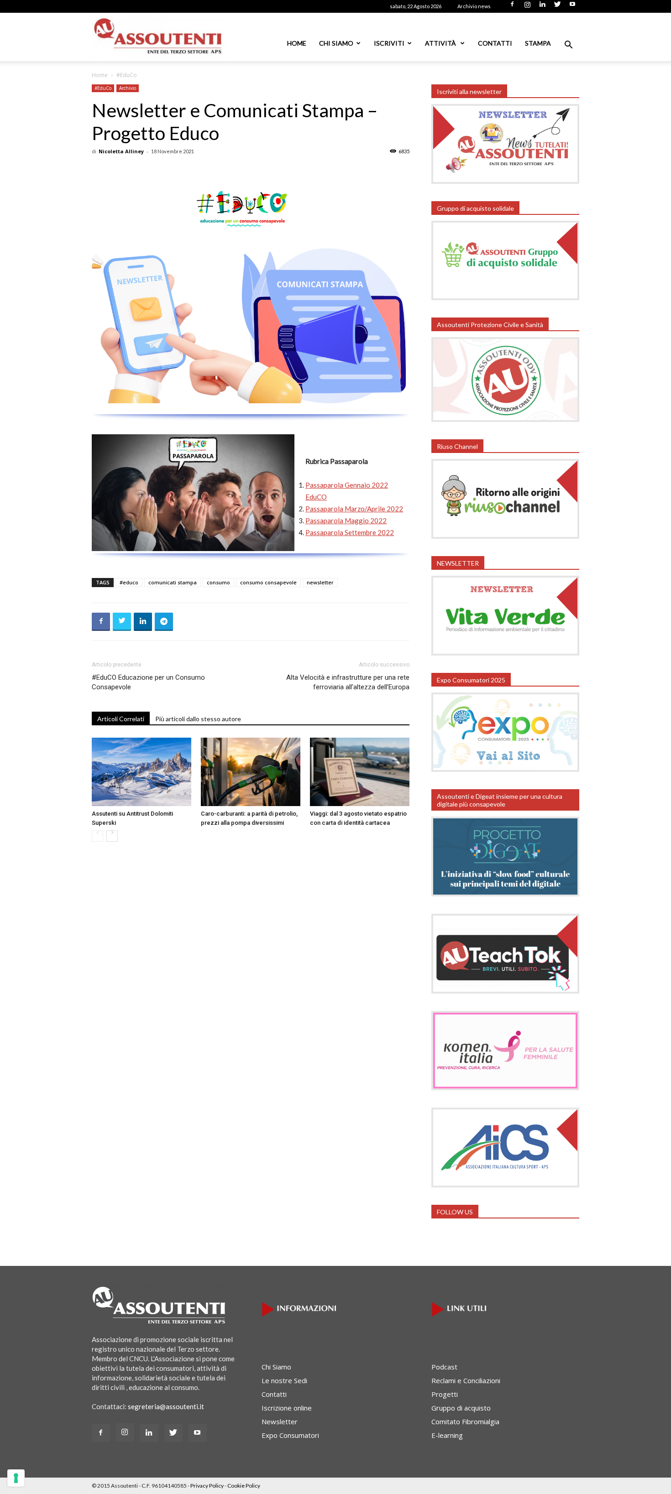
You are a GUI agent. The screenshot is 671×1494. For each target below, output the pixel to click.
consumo (218, 582)
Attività (441, 43)
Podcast (444, 1366)
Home (296, 43)
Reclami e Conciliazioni (465, 1380)
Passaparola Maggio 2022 (346, 520)
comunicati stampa (172, 582)
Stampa (538, 43)
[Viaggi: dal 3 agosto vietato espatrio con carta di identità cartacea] (359, 772)
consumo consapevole (268, 582)
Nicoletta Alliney (121, 151)
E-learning (447, 1435)
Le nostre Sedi (284, 1380)
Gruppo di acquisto (461, 1407)
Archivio (127, 88)
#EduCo (102, 88)
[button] (568, 45)
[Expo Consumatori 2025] (505, 769)
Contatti (495, 43)
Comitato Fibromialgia (465, 1421)
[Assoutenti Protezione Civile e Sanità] (505, 419)
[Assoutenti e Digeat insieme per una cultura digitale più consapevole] (505, 893)
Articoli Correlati (120, 719)
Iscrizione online (287, 1407)
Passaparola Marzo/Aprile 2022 (354, 509)
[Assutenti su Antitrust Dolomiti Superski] (141, 772)
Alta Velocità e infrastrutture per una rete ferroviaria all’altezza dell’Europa (347, 682)
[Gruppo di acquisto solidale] (505, 297)
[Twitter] (557, 6)
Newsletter (280, 1421)
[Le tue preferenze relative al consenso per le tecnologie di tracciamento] (16, 1478)
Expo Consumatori (290, 1435)
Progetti (444, 1394)
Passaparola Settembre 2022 (349, 532)
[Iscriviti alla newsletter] (505, 181)
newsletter (320, 582)
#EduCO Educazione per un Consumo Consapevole (148, 682)
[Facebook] (512, 6)
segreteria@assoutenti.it (166, 1406)
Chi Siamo (336, 43)
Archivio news (474, 6)
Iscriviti (389, 43)
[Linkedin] (542, 6)
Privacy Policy (207, 1485)
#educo (129, 582)
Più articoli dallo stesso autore (198, 719)
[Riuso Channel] (505, 536)
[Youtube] (572, 6)
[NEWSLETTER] (505, 652)
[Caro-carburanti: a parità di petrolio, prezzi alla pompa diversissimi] (250, 772)
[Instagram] (527, 6)
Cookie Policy (243, 1485)
